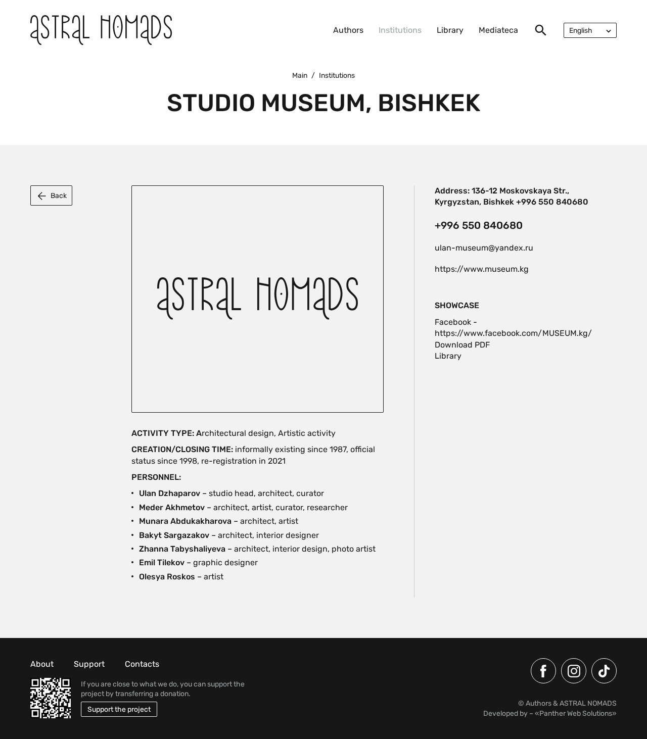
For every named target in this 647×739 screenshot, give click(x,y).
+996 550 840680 (479, 225)
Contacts (142, 664)
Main (299, 75)
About (42, 664)
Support (89, 664)
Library (450, 30)
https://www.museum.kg (482, 269)
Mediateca (498, 30)
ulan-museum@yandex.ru (484, 248)
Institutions (400, 30)
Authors (348, 30)
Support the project (119, 709)
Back (59, 195)
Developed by (505, 713)
